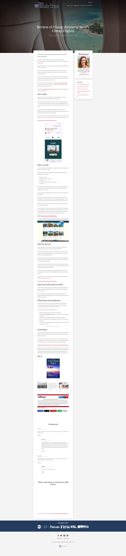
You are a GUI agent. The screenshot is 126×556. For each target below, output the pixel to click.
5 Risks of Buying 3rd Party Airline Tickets (49, 216)
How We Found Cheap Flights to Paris (42, 388)
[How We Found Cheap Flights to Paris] (42, 385)
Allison (42, 397)
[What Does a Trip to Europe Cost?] (53, 386)
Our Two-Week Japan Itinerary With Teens (83, 84)
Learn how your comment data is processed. (60, 513)
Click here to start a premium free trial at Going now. (47, 120)
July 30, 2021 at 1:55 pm (45, 440)
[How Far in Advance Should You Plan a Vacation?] (64, 385)
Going (50, 168)
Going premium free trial (47, 89)
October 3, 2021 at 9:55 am (42, 456)
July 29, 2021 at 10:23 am (41, 429)
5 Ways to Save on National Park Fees (82, 86)
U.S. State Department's (47, 314)
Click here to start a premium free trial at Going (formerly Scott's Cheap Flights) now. (53, 345)
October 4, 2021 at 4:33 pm (46, 467)
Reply (39, 435)
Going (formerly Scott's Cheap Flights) (60, 82)
